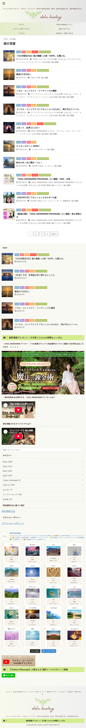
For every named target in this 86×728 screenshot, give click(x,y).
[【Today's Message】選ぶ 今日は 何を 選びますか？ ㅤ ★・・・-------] (74, 553)
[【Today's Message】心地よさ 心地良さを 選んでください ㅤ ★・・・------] (12, 616)
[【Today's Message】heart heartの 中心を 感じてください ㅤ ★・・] (53, 574)
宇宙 (38, 77)
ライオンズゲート (39, 149)
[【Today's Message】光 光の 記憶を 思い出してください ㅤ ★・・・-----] (74, 595)
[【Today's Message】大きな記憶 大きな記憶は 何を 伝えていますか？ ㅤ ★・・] (32, 616)
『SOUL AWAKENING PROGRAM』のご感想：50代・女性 (43, 179)
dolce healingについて (64, 24)
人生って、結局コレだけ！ (28, 127)
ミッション (20, 62)
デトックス (47, 201)
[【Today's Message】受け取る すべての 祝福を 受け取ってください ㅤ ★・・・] (32, 553)
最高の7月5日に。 (24, 74)
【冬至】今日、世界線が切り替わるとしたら (35, 275)
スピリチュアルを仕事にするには (52, 59)
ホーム (21, 24)
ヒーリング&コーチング (21, 29)
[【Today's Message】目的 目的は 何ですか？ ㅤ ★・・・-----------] (32, 637)
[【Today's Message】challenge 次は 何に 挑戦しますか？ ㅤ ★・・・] (53, 616)
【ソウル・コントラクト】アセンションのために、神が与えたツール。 (48, 109)
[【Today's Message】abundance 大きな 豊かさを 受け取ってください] (74, 637)
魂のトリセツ (57, 185)
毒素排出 (66, 201)
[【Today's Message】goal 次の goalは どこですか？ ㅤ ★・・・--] (53, 637)
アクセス (21, 33)
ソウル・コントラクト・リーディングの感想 (36, 91)
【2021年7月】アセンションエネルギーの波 (36, 197)
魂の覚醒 (55, 62)
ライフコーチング (33, 62)
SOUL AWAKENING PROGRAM (61, 182)
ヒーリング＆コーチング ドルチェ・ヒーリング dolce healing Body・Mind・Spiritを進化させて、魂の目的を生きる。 (43, 716)
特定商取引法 (8, 511)
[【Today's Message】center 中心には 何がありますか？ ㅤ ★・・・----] (32, 574)
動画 (49, 185)
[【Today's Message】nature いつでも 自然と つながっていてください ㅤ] (74, 616)
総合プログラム (64, 29)
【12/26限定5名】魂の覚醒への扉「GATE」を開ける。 (41, 56)
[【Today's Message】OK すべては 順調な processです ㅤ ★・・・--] (12, 553)
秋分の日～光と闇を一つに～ (29, 162)
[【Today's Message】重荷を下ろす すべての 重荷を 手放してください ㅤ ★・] (12, 637)
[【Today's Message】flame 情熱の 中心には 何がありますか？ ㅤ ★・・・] (74, 574)
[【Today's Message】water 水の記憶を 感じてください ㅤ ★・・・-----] (12, 574)
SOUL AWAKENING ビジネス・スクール (47, 131)
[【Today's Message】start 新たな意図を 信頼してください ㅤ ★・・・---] (53, 553)
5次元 (35, 59)
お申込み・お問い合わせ (64, 33)
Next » (54, 234)
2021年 (35, 166)
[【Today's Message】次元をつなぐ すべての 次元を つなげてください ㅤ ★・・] (32, 595)
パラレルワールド (73, 59)
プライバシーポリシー (13, 523)
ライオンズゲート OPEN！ (28, 146)
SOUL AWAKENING (39, 182)
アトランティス (37, 94)
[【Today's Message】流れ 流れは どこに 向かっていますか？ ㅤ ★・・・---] (53, 595)
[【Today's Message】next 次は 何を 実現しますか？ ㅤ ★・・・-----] (12, 595)
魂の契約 (62, 97)
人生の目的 (46, 62)
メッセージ (48, 166)
